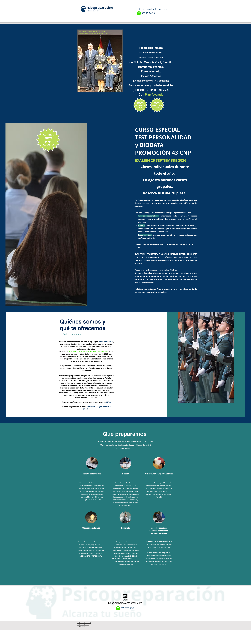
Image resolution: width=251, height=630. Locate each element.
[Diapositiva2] (203, 400)
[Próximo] (231, 358)
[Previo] (180, 358)
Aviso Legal (81, 626)
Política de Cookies (83, 625)
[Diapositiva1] (208, 400)
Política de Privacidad (84, 623)
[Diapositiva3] (205, 400)
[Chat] (139, 13)
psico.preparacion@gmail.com (152, 9)
